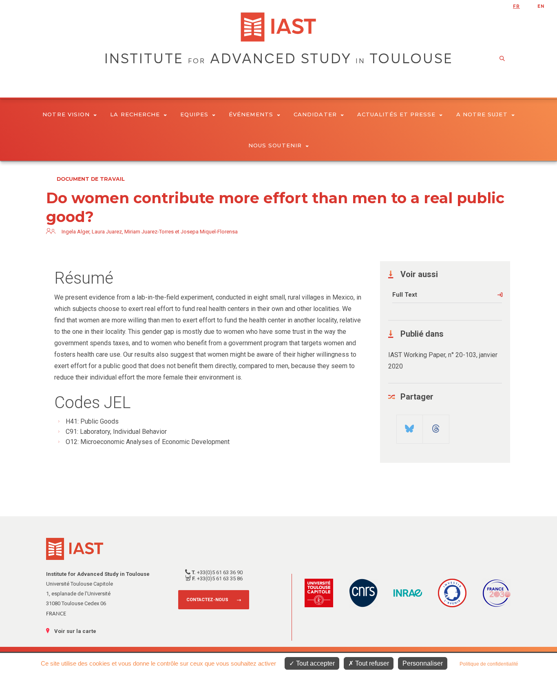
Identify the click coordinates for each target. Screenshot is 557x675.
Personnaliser (422, 663)
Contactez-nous (207, 599)
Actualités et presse (396, 114)
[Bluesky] (409, 425)
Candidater (315, 114)
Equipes (194, 114)
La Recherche (135, 114)
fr (516, 6)
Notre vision (66, 114)
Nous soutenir (275, 145)
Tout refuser (371, 663)
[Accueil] (278, 27)
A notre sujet (482, 114)
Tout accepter (314, 663)
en (540, 6)
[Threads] (436, 425)
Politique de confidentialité (489, 664)
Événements (251, 114)
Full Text (404, 294)
